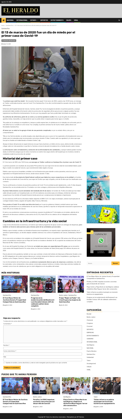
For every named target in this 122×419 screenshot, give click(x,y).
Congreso (90, 323)
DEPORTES (44, 20)
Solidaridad (90, 357)
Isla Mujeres (90, 345)
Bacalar (89, 314)
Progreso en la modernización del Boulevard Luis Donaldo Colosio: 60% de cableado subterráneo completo (42, 302)
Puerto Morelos (91, 351)
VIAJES (68, 20)
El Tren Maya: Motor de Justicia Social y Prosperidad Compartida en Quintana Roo (14, 300)
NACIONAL (10, 20)
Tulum (89, 360)
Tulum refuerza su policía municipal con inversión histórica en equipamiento (104, 401)
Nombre (6, 345)
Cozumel (89, 326)
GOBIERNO (90, 339)
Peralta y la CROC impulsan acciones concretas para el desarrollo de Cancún (44, 401)
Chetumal (90, 320)
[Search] (119, 20)
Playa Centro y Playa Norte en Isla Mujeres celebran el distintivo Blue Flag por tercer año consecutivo (75, 402)
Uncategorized (91, 363)
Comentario (7, 324)
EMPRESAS (90, 332)
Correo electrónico (9, 351)
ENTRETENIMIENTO (57, 20)
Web (4, 357)
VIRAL (76, 20)
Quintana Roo (5, 28)
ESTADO (33, 20)
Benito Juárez (63, 295)
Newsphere (70, 417)
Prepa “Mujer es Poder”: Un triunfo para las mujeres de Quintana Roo (70, 300)
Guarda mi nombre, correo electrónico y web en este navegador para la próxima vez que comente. (36, 363)
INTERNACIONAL (22, 20)
